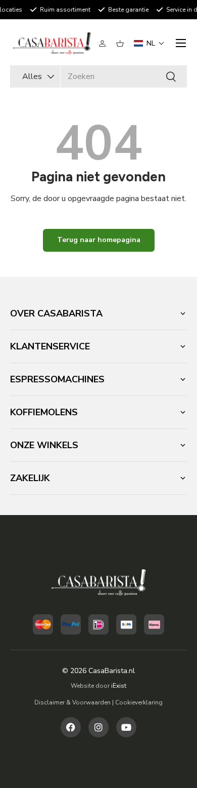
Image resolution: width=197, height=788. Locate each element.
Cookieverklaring (139, 702)
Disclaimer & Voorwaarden (72, 702)
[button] (120, 43)
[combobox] (98, 76)
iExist (118, 686)
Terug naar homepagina (98, 240)
